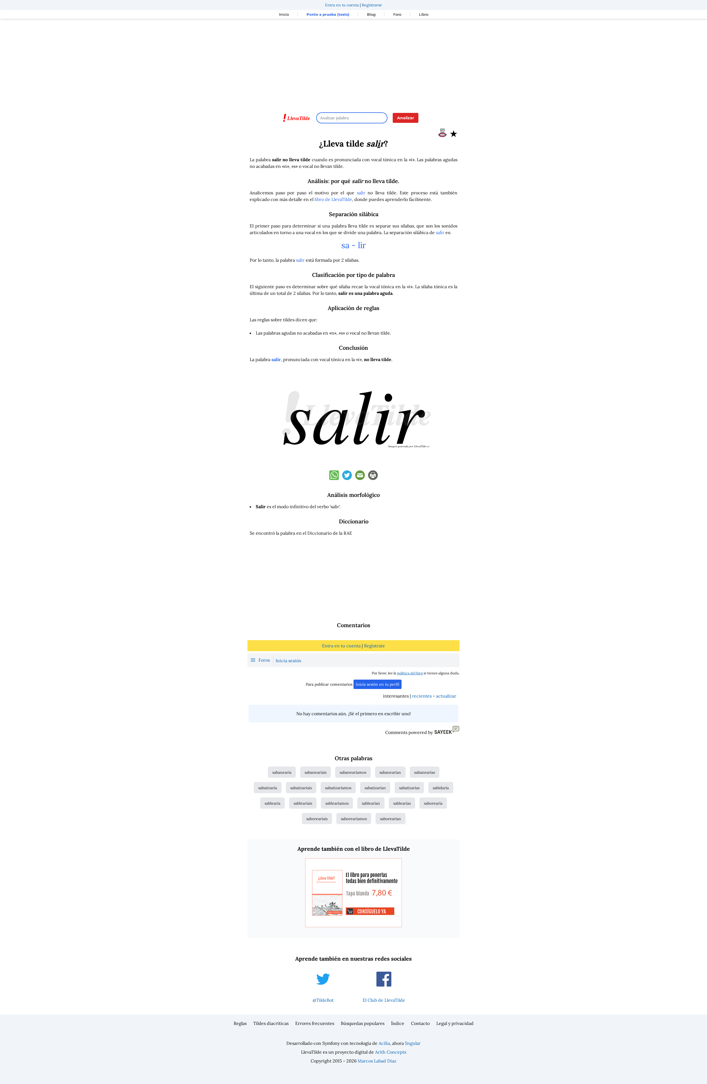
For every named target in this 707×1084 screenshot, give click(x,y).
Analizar (405, 117)
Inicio (284, 14)
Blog (371, 14)
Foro (397, 14)
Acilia (384, 1043)
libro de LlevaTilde (333, 199)
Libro (423, 14)
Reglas (240, 1023)
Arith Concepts (390, 1052)
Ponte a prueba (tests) (328, 14)
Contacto (420, 1023)
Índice (397, 1023)
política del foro (410, 673)
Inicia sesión (288, 660)
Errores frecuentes (314, 1023)
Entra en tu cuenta (342, 4)
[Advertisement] (353, 63)
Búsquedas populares (362, 1023)
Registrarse (372, 4)
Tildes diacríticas (271, 1023)
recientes (422, 696)
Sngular (413, 1043)
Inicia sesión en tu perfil (377, 684)
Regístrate (374, 645)
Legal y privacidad (455, 1023)
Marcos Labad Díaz (377, 1061)
